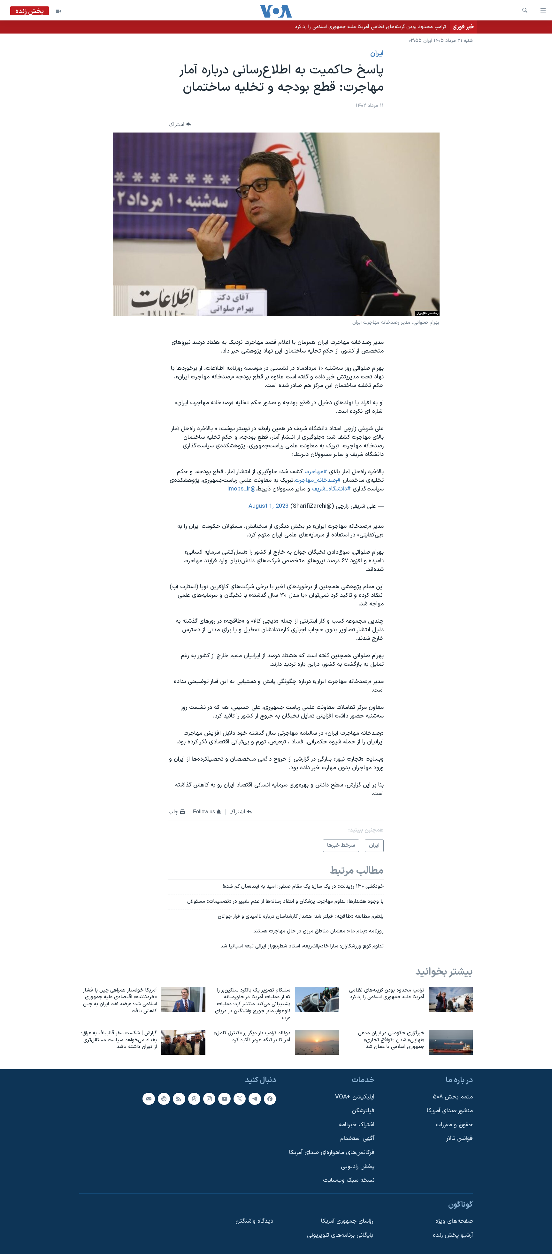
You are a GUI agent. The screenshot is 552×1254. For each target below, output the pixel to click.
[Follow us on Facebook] (270, 1099)
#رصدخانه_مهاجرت (318, 480)
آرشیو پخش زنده (453, 1235)
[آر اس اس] (179, 1099)
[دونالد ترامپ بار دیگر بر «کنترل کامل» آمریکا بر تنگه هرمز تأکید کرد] (317, 1042)
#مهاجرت (315, 471)
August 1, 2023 (268, 506)
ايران (377, 54)
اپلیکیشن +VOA (354, 1097)
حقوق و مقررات (454, 1125)
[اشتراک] (148, 1099)
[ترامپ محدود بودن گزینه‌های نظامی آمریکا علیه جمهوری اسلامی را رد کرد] (451, 999)
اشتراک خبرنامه (356, 1125)
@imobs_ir (241, 489)
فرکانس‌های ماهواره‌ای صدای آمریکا (331, 1152)
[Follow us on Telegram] (255, 1099)
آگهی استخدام (357, 1139)
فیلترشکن (363, 1111)
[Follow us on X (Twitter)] (240, 1099)
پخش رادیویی (357, 1166)
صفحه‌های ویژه (454, 1221)
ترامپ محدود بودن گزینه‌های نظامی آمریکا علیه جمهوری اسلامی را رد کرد (370, 27)
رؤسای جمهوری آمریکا (347, 1221)
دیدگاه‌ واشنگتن (254, 1221)
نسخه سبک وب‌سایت (348, 1180)
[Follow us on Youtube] (224, 1099)
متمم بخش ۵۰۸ (453, 1097)
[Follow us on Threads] (194, 1099)
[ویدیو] (58, 11)
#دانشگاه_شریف (331, 489)
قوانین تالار (459, 1139)
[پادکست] (164, 1099)
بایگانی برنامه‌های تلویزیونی (340, 1235)
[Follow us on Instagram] (209, 1099)
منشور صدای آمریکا (450, 1111)
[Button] (180, 124)
